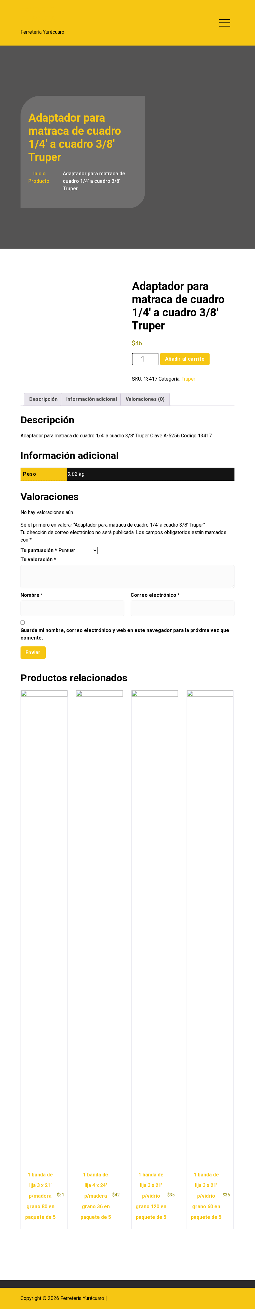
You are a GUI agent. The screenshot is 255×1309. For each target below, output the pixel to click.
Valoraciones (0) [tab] (145, 399)
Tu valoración (38, 559)
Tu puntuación (39, 550)
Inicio (39, 174)
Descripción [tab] (43, 399)
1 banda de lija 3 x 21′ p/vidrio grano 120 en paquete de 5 (151, 1196)
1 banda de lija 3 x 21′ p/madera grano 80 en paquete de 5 (40, 1196)
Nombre (32, 595)
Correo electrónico (155, 595)
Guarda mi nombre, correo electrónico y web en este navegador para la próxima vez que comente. (125, 634)
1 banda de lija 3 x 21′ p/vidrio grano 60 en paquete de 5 (206, 1196)
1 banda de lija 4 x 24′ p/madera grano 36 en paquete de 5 (96, 1196)
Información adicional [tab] (91, 399)
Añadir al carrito (185, 359)
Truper (188, 379)
